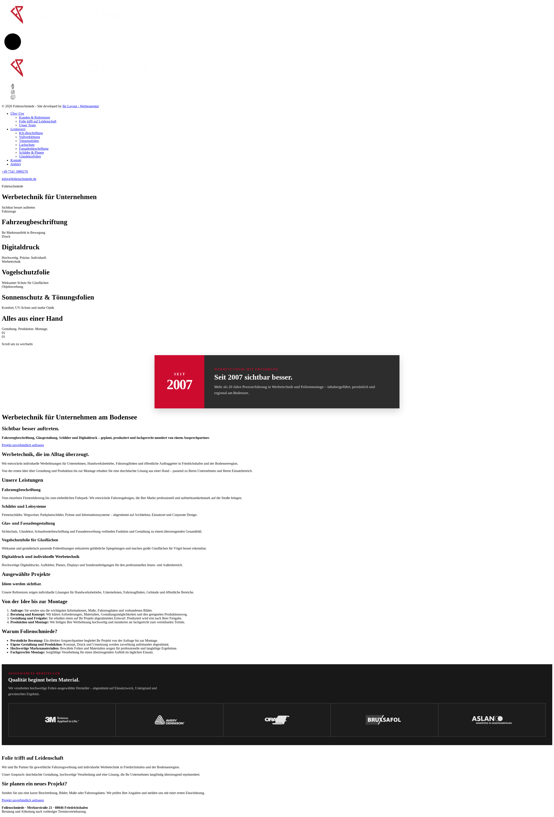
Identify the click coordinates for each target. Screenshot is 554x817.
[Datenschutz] (12, 93)
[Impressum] (12, 87)
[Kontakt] (12, 99)
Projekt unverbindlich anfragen (23, 445)
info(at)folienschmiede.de (19, 179)
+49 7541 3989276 (15, 171)
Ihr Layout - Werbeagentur (81, 106)
